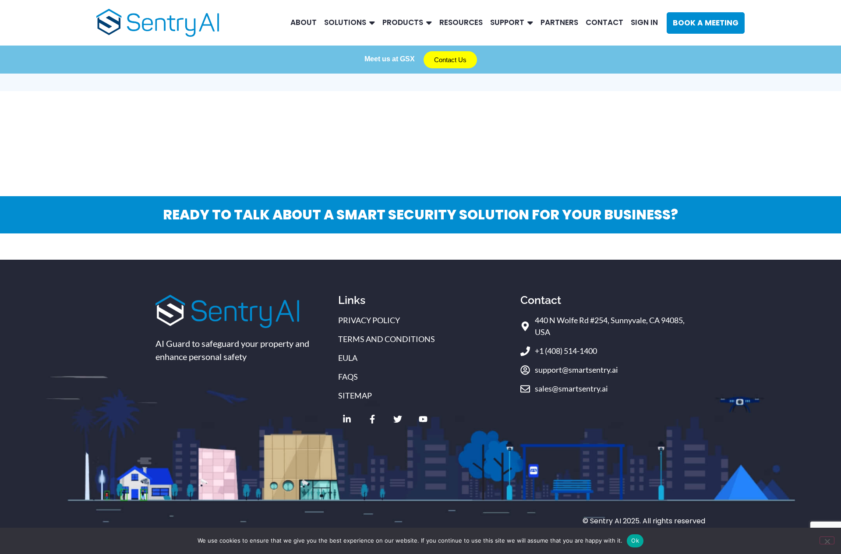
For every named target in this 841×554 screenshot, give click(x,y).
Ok (635, 540)
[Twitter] (397, 419)
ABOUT (303, 22)
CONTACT (604, 22)
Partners (559, 22)
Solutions (345, 22)
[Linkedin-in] (347, 419)
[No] (827, 540)
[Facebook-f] (372, 419)
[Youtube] (423, 419)
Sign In (644, 22)
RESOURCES (461, 22)
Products (402, 22)
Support (507, 22)
